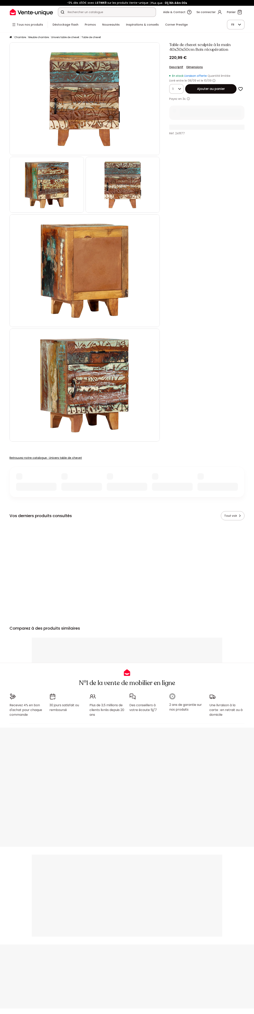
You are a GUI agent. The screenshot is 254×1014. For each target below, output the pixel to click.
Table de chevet (91, 37)
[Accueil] (11, 37)
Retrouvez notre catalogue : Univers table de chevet (46, 458)
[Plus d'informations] (214, 80)
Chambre (20, 37)
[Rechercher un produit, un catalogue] (62, 12)
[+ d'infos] (188, 98)
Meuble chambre (38, 37)
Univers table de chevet (65, 37)
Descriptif (176, 67)
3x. (184, 99)
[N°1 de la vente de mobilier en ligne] (31, 12)
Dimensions (194, 67)
